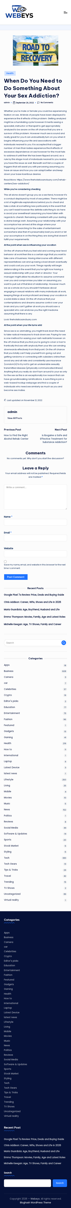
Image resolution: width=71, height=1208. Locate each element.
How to (8, 749)
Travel (7, 876)
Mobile (7, 791)
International (11, 755)
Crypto (8, 695)
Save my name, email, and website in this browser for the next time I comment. (35, 566)
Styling (7, 851)
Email (8, 532)
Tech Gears (10, 863)
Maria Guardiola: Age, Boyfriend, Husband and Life (32, 609)
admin (12, 412)
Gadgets (9, 731)
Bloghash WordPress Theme (35, 1202)
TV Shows (9, 888)
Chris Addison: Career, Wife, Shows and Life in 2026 (32, 602)
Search (8, 1172)
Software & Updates (15, 833)
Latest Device (11, 767)
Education (9, 707)
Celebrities (10, 689)
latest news (10, 773)
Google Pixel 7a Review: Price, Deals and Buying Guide (34, 594)
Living (7, 785)
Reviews (8, 821)
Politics (8, 815)
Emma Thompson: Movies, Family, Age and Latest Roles (34, 616)
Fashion (8, 719)
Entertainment (12, 713)
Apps (7, 665)
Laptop (8, 761)
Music (7, 803)
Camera (8, 677)
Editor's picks (11, 701)
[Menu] (65, 12)
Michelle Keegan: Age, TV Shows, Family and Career (32, 624)
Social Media (11, 827)
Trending (9, 881)
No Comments (47, 102)
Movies (8, 797)
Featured (9, 725)
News (7, 809)
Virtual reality (11, 900)
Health (10, 73)
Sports (7, 839)
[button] (14, 418)
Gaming (8, 737)
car (6, 683)
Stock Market (11, 845)
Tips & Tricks (11, 869)
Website (8, 548)
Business (8, 671)
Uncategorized (12, 894)
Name (8, 516)
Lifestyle (8, 779)
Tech (6, 857)
